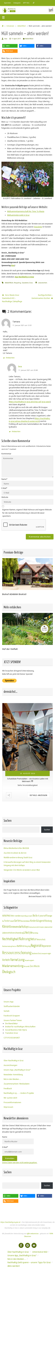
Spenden (7, 3)
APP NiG (26, 3)
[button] (10, 46)
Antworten (10, 357)
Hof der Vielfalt (10, 648)
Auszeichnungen (10, 1065)
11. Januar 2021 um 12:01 (22, 325)
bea (5, 38)
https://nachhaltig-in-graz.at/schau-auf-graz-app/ (29, 401)
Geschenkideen (25, 921)
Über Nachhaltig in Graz (13, 1060)
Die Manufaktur (11, 1023)
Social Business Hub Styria (16, 1030)
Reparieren (46, 946)
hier (13, 265)
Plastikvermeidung (7, 946)
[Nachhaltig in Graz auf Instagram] (27, 1245)
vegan (49, 953)
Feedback (8, 1088)
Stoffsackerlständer (12, 1006)
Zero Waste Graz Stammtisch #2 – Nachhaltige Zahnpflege (12, 298)
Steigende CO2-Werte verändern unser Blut (22, 870)
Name (4, 479)
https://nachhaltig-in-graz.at (10, 1222)
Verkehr (6, 960)
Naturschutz (41, 939)
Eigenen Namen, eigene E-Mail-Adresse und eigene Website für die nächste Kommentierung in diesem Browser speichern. (27, 512)
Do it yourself (40, 915)
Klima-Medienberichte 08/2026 (16, 848)
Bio (34, 915)
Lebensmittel (48, 927)
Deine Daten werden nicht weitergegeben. (19, 1162)
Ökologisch (8, 972)
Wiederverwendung (12, 966)
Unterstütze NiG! (39, 1251)
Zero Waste (35, 966)
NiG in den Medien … (12, 1079)
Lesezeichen (42, 283)
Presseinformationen (12, 1102)
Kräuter (41, 927)
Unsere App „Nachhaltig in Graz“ (17, 1070)
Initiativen (10, 26)
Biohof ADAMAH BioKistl (14, 594)
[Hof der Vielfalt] (27, 644)
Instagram (17, 3)
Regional (36, 946)
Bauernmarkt (28, 916)
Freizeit (11, 921)
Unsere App (8, 1001)
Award (23, 916)
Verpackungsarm (29, 960)
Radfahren (21, 946)
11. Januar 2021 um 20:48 (28, 370)
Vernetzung (17, 960)
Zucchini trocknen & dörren (15, 853)
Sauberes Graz (27, 283)
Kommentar (6, 453)
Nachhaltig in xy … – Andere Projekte (19, 1093)
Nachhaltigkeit (10, 939)
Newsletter (38, 227)
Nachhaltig (35, 933)
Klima (5, 927)
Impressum (8, 1107)
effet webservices (33, 1233)
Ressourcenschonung (16, 953)
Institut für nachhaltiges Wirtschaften (20, 1026)
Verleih (6, 1011)
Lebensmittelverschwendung (12, 933)
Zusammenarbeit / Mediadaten (16, 1083)
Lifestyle (28, 932)
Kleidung (48, 920)
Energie (49, 916)
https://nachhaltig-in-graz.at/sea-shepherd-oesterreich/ (29, 419)
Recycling (17, 283)
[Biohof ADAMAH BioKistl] (27, 589)
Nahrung (24, 939)
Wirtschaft (26, 966)
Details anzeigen (38, 795)
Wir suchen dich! (10, 1098)
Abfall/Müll (21, 26)
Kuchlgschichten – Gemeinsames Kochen (42, 296)
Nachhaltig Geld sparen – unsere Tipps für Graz (29, 1262)
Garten (17, 920)
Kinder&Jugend (37, 920)
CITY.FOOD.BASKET (12, 1037)
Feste (6, 920)
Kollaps (25, 926)
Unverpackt (44, 953)
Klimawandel (15, 926)
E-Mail (4, 488)
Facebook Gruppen (12, 1015)
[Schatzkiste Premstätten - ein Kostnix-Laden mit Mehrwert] (27, 737)
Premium (14, 946)
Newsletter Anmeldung (13, 1074)
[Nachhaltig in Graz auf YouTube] (34, 1245)
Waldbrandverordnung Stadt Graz (18, 857)
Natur (33, 939)
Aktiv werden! (13, 1265)
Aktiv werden (16, 916)
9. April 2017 (16, 38)
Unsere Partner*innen (13, 1020)
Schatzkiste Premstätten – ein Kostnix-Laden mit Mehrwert (27, 779)
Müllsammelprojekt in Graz (18, 215)
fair (3, 921)
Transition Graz (11, 1033)
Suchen (47, 829)
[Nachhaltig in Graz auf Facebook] (21, 1245)
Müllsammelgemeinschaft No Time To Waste (25, 211)
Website (4, 497)
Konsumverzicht (34, 927)
